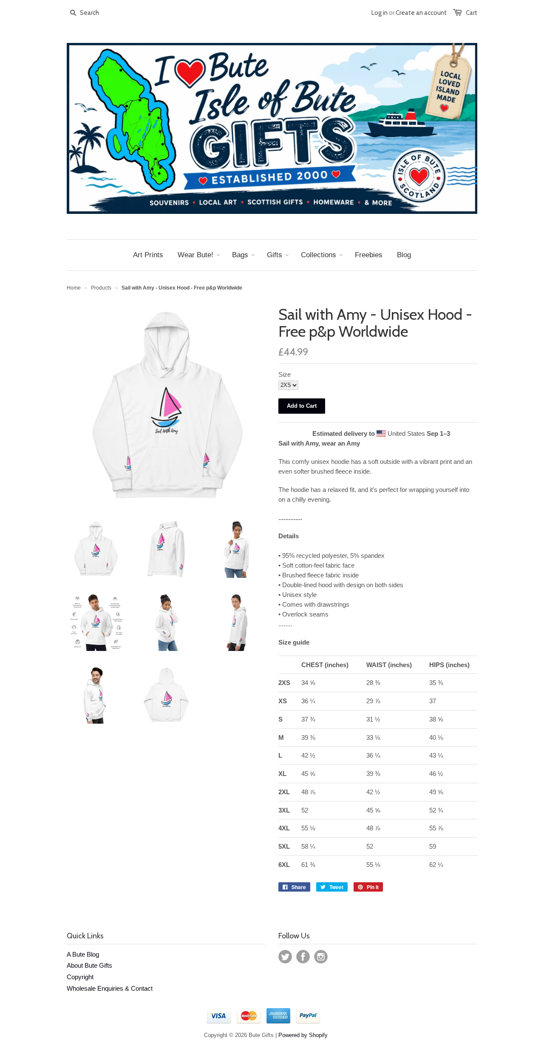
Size (284, 374)
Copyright (80, 976)
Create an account (421, 13)
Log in (379, 13)
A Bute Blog (83, 954)
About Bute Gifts (89, 965)
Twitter (285, 956)
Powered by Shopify (303, 1035)
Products (101, 288)
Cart (471, 13)
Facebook (303, 956)
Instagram (321, 956)
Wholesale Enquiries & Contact (110, 988)
